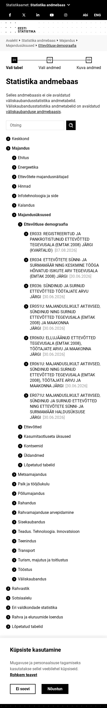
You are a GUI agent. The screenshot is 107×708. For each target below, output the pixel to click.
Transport (26, 550)
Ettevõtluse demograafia (46, 224)
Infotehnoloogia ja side (38, 195)
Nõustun (55, 688)
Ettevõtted (33, 427)
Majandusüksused (20, 46)
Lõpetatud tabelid (27, 626)
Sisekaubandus (31, 522)
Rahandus (27, 503)
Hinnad (24, 186)
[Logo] (20, 27)
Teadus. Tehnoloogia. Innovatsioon (49, 531)
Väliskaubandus (32, 579)
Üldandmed (34, 455)
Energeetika (28, 167)
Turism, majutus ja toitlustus (43, 560)
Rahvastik (20, 588)
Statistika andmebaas (38, 41)
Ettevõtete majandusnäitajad (43, 176)
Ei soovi (23, 688)
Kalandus (26, 205)
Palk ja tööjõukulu (34, 484)
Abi (85, 15)
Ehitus (23, 157)
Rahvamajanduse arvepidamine (46, 512)
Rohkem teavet (23, 674)
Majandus (67, 41)
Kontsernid (33, 446)
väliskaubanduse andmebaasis (33, 111)
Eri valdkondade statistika (34, 607)
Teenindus (27, 541)
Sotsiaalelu (22, 598)
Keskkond (20, 138)
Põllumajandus (31, 493)
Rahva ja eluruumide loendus (37, 617)
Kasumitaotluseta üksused (47, 436)
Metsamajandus (32, 474)
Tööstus (25, 569)
